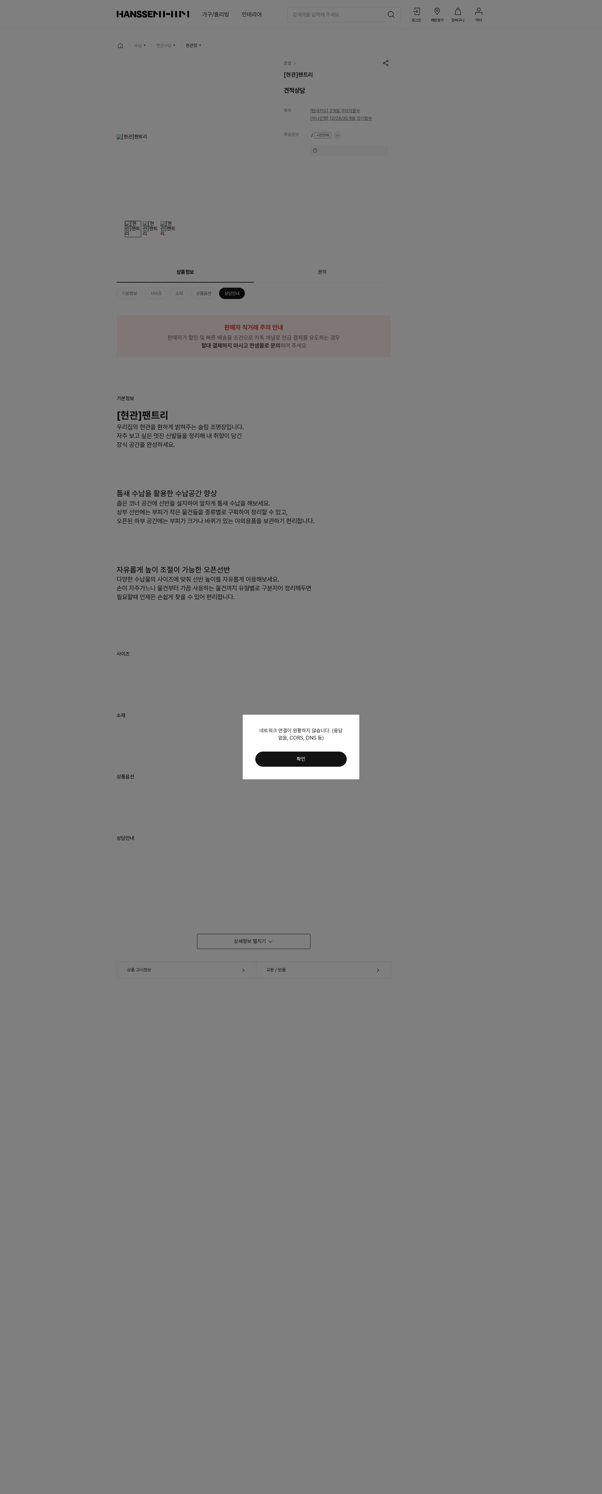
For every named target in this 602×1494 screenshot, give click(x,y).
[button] (301, 759)
